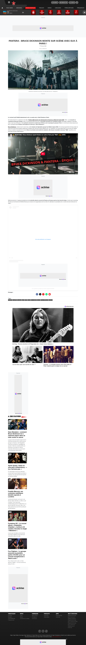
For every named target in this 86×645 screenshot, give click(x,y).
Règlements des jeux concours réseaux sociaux (72, 617)
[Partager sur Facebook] (36, 294)
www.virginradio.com (56, 636)
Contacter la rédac (24, 618)
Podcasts (46, 615)
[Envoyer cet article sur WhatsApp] (46, 294)
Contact (10, 615)
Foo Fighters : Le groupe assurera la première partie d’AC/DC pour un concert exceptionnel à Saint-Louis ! (17, 554)
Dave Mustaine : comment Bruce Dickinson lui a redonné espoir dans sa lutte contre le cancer (17, 434)
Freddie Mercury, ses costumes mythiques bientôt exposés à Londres (15, 494)
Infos (21, 615)
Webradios (46, 617)
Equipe (10, 617)
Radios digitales (30, 7)
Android (58, 617)
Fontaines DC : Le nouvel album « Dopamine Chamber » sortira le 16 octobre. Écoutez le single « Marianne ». (17, 527)
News (21, 617)
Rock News (9, 7)
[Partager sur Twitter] (39, 294)
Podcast (41, 7)
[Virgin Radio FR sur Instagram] (43, 631)
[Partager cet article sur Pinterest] (43, 294)
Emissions (19, 7)
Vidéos (49, 7)
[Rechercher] (77, 2)
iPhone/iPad (59, 615)
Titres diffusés (69, 7)
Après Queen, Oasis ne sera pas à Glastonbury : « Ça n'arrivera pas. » (17, 467)
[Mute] (23, 12)
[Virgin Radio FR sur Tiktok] (46, 631)
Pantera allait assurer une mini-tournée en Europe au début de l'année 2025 (46, 119)
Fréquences (80, 7)
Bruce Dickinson (12, 126)
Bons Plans (35, 615)
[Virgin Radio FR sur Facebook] (39, 631)
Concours (58, 7)
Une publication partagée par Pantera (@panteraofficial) (43, 288)
